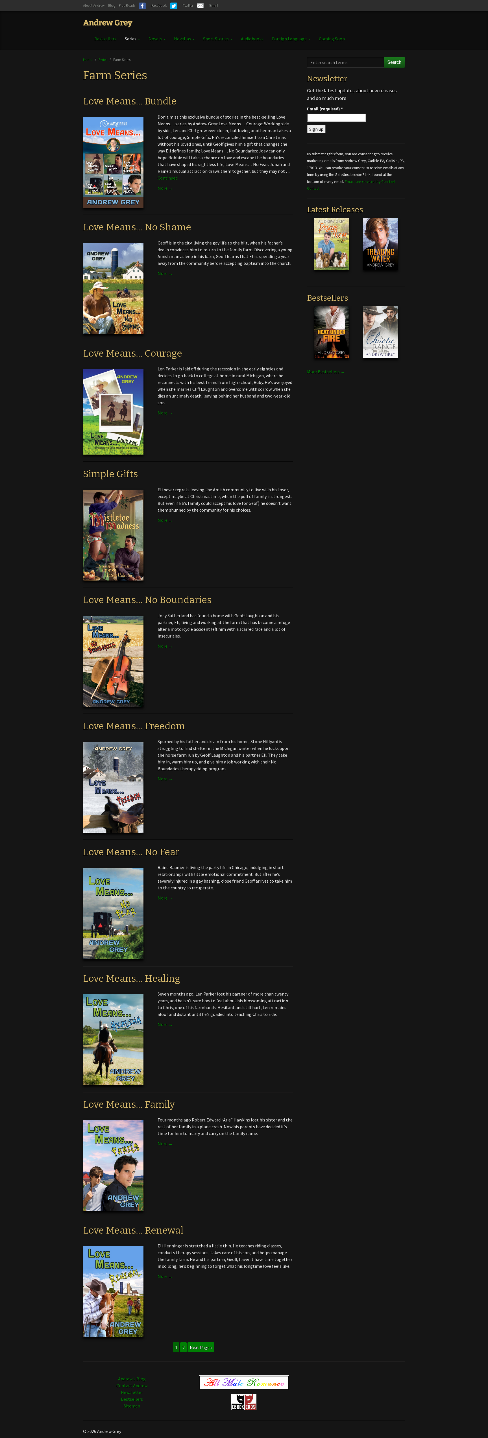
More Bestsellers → (326, 371)
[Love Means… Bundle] (113, 162)
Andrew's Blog (132, 1379)
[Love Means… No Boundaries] (113, 661)
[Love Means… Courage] (113, 411)
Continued (168, 178)
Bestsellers (105, 39)
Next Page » (201, 1347)
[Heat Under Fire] (331, 336)
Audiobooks (252, 39)
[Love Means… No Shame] (113, 288)
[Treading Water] (380, 248)
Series (131, 39)
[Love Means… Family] (113, 1165)
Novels (156, 39)
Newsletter (132, 1392)
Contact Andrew (131, 1385)
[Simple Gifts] (113, 535)
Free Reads (127, 5)
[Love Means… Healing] (113, 1039)
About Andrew (93, 5)
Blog (111, 5)
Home (87, 59)
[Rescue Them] (331, 248)
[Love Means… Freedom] (113, 786)
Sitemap (132, 1406)
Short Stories (216, 39)
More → (165, 188)
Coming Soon (332, 39)
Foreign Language (290, 39)
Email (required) (325, 109)
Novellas (183, 39)
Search (394, 62)
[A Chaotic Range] (380, 336)
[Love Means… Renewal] (113, 1291)
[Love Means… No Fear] (113, 913)
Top (475, 1425)
